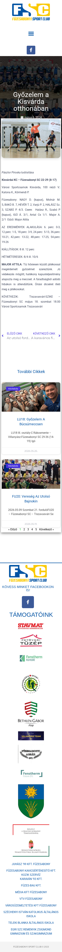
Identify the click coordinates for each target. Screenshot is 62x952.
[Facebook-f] (31, 50)
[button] (31, 33)
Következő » (46, 529)
